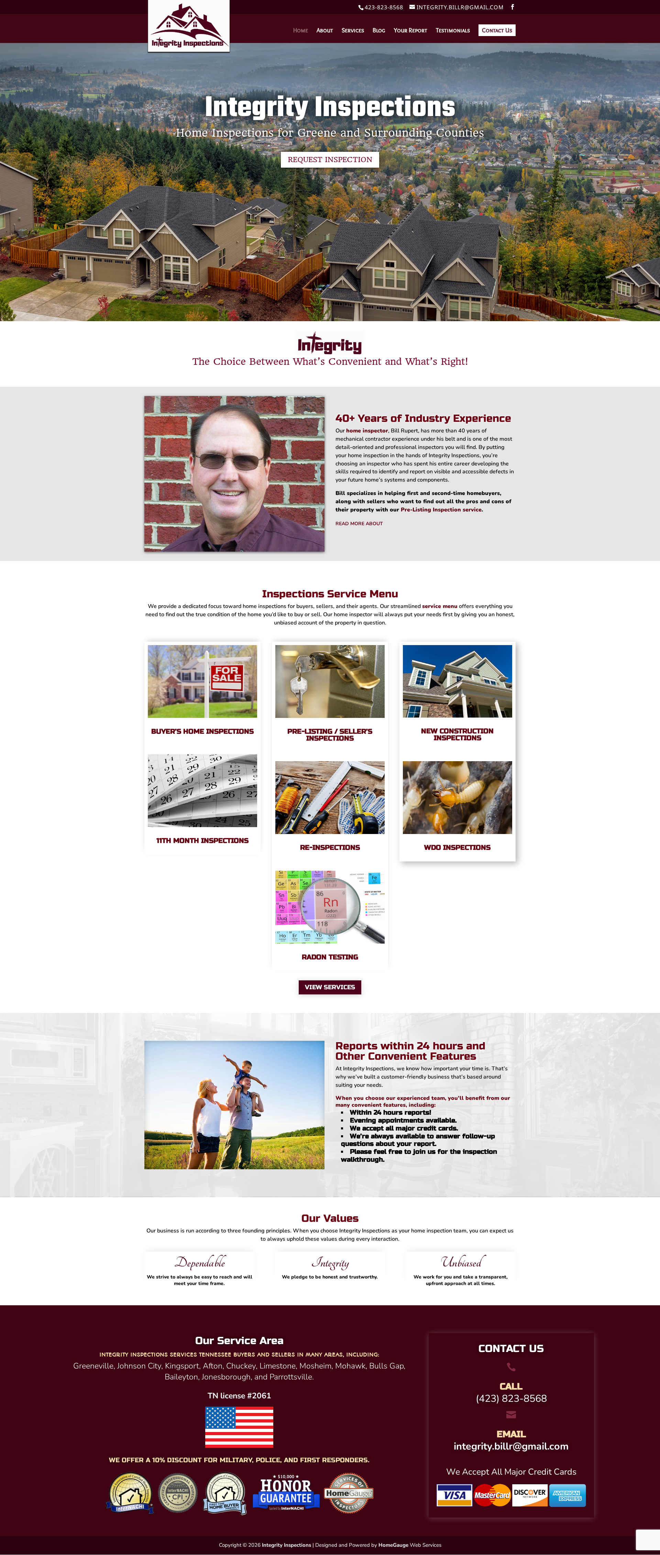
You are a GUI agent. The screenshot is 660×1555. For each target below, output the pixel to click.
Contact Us (497, 30)
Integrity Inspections (286, 1545)
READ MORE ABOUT (359, 523)
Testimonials (453, 31)
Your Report (410, 31)
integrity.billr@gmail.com (511, 1446)
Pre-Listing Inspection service (441, 510)
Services (353, 31)
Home (300, 31)
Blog (379, 31)
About (325, 31)
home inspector (367, 431)
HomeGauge (393, 1545)
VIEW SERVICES (330, 987)
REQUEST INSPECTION (330, 159)
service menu (440, 606)
